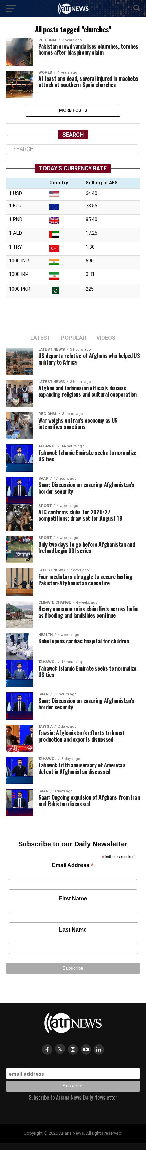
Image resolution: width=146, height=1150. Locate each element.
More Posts (73, 110)
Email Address (73, 865)
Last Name (73, 930)
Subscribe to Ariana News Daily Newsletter (73, 1097)
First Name (73, 898)
